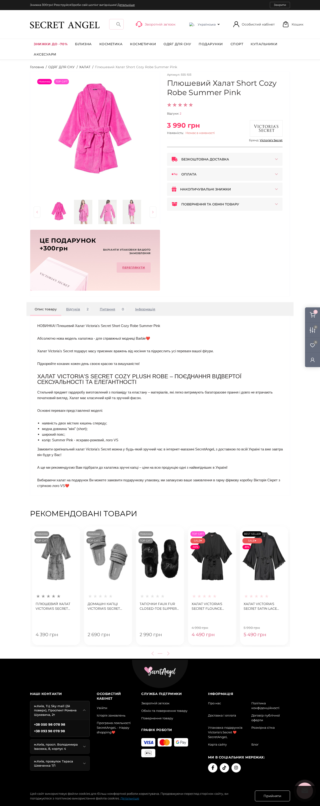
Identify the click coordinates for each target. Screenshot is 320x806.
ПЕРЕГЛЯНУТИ (133, 267)
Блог (255, 744)
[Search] (118, 24)
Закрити (280, 5)
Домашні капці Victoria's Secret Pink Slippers (104, 606)
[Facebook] (212, 768)
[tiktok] (224, 768)
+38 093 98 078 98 (49, 731)
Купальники (264, 44)
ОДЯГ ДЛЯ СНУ (177, 44)
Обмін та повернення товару (164, 711)
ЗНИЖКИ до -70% (50, 44)
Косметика (111, 44)
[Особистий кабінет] (312, 359)
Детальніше (126, 5)
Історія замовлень (111, 715)
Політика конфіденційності (265, 705)
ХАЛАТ (84, 67)
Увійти (102, 708)
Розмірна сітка (263, 727)
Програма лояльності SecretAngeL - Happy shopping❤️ (114, 727)
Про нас (214, 703)
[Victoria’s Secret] (266, 128)
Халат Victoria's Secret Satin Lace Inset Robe (260, 606)
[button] (292, 24)
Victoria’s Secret (271, 140)
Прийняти (272, 796)
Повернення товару (157, 718)
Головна (37, 67)
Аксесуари (45, 54)
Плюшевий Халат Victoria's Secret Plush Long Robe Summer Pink (53, 606)
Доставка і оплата (222, 715)
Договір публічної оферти (265, 717)
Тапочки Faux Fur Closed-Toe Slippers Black (159, 606)
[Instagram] (236, 768)
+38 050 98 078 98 (49, 724)
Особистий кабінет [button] (258, 24)
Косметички (143, 44)
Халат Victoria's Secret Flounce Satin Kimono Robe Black (210, 606)
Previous (153, 653)
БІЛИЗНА (83, 44)
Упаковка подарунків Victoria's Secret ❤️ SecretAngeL (225, 732)
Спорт (237, 44)
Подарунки (211, 44)
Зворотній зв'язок (155, 703)
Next (167, 653)
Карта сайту (217, 744)
